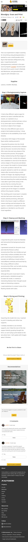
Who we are (4, 517)
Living (3, 497)
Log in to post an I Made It (14, 358)
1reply (4, 460)
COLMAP (13, 67)
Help (3, 513)
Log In (14, 415)
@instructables (7, 524)
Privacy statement (7, 534)
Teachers (4, 502)
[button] (1, 1)
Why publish (5, 508)
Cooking (4, 495)
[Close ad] (26, 6)
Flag (4, 434)
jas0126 (7, 425)
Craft (3, 493)
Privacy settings (17, 534)
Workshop (4, 489)
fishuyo (4, 17)
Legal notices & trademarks (9, 539)
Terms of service (18, 532)
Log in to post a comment (14, 464)
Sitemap (4, 515)
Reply (14, 437)
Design (9, 17)
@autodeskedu (7, 526)
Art (13, 17)
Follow (10, 45)
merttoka (7, 443)
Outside (3, 500)
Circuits (3, 487)
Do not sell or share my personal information (14, 537)
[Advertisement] (14, 8)
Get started (4, 510)
